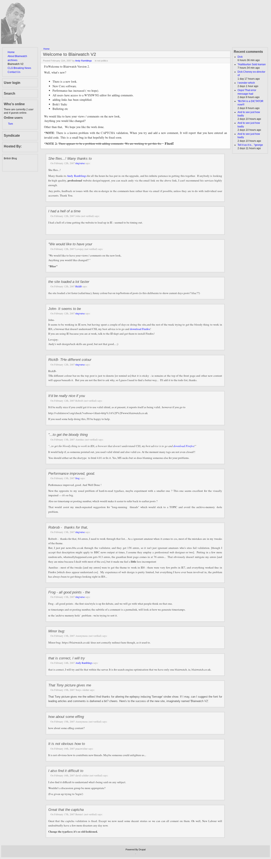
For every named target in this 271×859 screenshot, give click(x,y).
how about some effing (66, 716)
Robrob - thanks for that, (68, 527)
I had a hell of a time (64, 211)
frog (77, 478)
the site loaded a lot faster (68, 282)
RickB (78, 286)
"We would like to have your (70, 244)
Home (11, 52)
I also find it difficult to (65, 771)
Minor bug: (56, 631)
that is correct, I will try (66, 658)
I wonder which (246, 82)
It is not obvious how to (66, 744)
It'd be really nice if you (66, 396)
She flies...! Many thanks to (70, 158)
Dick (240, 56)
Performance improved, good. (71, 473)
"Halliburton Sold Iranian (252, 64)
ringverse (80, 163)
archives (12, 60)
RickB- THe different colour (69, 359)
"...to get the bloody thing (68, 434)
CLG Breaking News (19, 68)
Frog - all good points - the (69, 592)
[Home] (16, 43)
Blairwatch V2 (16, 64)
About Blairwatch (17, 56)
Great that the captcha (66, 809)
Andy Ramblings (83, 60)
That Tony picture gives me (69, 685)
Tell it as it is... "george (250, 144)
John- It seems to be (64, 309)
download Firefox (140, 329)
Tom (10, 123)
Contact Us (14, 72)
